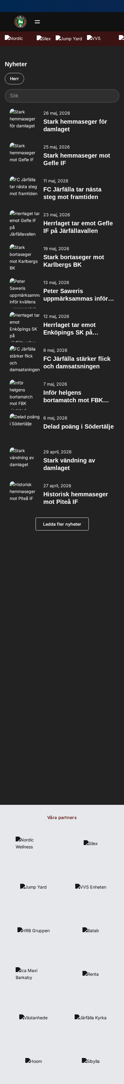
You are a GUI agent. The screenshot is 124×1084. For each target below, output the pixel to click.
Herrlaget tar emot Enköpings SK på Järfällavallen (69, 329)
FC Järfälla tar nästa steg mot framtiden (72, 193)
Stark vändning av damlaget (69, 464)
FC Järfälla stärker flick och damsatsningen (76, 362)
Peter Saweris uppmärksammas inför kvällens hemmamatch (75, 295)
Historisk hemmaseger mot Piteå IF (75, 498)
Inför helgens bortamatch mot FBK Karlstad (73, 396)
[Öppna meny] (37, 21)
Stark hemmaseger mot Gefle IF (76, 159)
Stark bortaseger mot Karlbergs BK (73, 261)
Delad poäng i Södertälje (78, 426)
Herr (14, 78)
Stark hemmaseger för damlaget (75, 125)
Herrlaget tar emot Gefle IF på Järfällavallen (78, 227)
